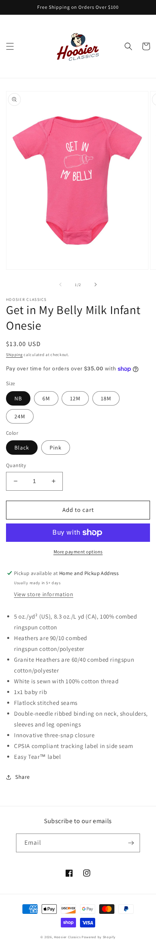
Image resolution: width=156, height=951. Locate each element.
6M (46, 398)
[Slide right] (95, 284)
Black (21, 447)
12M (75, 398)
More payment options (78, 552)
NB (18, 398)
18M (106, 398)
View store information (43, 594)
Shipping (14, 354)
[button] (10, 46)
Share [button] (22, 776)
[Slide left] (60, 284)
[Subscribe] (131, 843)
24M (19, 416)
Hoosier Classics (67, 937)
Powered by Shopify (99, 937)
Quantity (16, 465)
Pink (56, 447)
